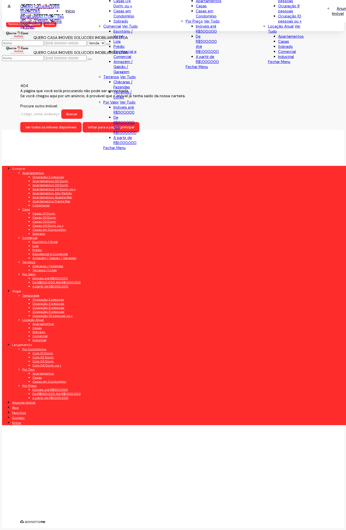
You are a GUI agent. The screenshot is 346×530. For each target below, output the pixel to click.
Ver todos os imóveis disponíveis (50, 127)
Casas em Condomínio (206, 14)
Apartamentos (291, 36)
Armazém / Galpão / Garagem (123, 66)
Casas (283, 41)
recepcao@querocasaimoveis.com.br (58, 385)
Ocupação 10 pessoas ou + (290, 19)
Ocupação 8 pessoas (289, 9)
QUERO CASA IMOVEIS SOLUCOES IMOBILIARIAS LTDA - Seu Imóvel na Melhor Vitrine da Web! (42, 16)
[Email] (55, 237)
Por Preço (194, 21)
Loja (117, 41)
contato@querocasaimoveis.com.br (59, 397)
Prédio (119, 46)
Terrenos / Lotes (122, 95)
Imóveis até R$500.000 (206, 29)
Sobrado (285, 46)
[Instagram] (55, 246)
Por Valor (111, 102)
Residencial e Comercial (125, 54)
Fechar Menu (279, 61)
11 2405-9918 (38, 373)
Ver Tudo (212, 21)
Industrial (286, 56)
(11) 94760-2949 (42, 362)
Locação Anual (281, 26)
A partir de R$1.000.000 (207, 59)
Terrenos (111, 77)
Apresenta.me (32, 521)
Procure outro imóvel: (39, 106)
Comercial (287, 51)
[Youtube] (55, 229)
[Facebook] (55, 220)
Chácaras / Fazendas (122, 85)
